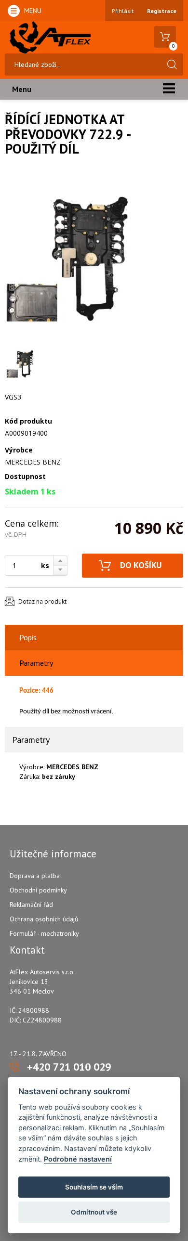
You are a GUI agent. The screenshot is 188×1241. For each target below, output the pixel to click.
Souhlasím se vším (94, 1187)
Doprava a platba (35, 875)
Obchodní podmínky (38, 890)
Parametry (36, 663)
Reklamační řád (31, 904)
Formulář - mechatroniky (44, 933)
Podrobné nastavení (78, 1159)
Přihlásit (123, 10)
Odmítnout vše (94, 1212)
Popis (28, 637)
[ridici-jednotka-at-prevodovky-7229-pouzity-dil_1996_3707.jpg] (91, 257)
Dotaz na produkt (42, 601)
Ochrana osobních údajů (44, 919)
